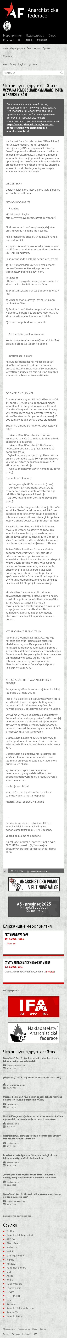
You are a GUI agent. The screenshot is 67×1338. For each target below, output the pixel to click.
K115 (10, 1279)
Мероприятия (12, 35)
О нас (52, 35)
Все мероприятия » (11, 990)
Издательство (35, 35)
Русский (32, 64)
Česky (13, 64)
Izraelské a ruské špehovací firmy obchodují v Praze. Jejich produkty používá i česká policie (30, 1157)
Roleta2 (11, 1263)
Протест (47, 48)
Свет (29, 48)
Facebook (16, 1334)
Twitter (28, 40)
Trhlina (11, 1231)
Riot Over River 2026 (16, 935)
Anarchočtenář (15, 1316)
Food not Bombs (16, 1267)
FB (19, 40)
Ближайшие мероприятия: (28, 926)
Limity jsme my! (16, 1255)
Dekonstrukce (15, 1284)
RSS (35, 1334)
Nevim (10, 1291)
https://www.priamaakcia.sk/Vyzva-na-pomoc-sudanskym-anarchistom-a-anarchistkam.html (30, 128)
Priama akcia (14, 1288)
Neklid (10, 1259)
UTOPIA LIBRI (14, 1296)
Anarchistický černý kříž (20, 1235)
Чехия (37, 48)
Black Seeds (14, 1243)
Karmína (11, 1304)
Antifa (10, 1275)
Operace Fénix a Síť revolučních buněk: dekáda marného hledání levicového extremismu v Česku (32, 1098)
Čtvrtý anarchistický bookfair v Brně (27, 963)
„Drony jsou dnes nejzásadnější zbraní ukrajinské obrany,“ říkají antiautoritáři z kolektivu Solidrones (29, 1176)
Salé (9, 1300)
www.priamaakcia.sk (43, 107)
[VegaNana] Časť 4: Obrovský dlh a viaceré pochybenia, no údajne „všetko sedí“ (32, 1195)
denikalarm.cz (13, 1104)
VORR (10, 1251)
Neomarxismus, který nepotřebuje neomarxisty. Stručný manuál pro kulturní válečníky (31, 1137)
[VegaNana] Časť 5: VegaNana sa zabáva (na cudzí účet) (32, 1077)
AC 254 (11, 1239)
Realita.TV (12, 1312)
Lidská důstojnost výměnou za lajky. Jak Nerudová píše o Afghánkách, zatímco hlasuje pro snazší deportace (33, 1118)
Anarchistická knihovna (20, 1308)
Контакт (8, 40)
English (22, 64)
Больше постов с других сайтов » (18, 1215)
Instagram (42, 40)
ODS (9, 1271)
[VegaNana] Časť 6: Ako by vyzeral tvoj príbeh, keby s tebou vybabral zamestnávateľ (31, 1059)
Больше (11, 943)
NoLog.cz (12, 1247)
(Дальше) (8, 56)
